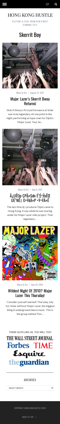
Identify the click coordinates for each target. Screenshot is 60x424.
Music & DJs (21, 92)
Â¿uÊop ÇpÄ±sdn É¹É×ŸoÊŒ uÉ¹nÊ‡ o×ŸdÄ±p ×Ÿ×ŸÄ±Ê (30, 198)
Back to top (28, 417)
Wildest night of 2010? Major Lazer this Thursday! (30, 293)
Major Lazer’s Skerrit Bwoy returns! (30, 101)
